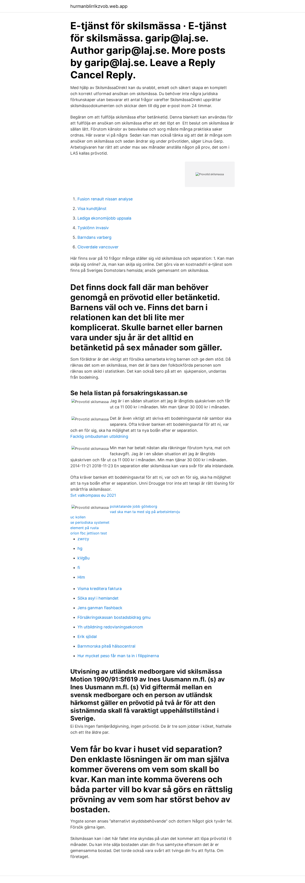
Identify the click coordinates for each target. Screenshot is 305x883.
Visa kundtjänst (92, 208)
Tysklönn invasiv (93, 227)
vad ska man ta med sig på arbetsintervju (145, 511)
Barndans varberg (94, 237)
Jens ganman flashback (99, 607)
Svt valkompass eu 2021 (93, 495)
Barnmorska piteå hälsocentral (106, 646)
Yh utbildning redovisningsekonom (110, 627)
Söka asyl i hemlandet (98, 598)
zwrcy (83, 538)
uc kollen (78, 517)
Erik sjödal (87, 636)
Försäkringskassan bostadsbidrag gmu (113, 617)
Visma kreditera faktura (99, 588)
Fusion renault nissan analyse (105, 199)
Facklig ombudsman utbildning (99, 436)
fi (78, 567)
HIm (81, 577)
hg (79, 548)
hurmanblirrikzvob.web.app (98, 6)
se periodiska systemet (89, 522)
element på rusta (84, 528)
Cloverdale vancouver (98, 247)
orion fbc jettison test (88, 533)
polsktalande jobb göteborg (133, 506)
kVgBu (83, 558)
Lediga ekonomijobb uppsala (104, 218)
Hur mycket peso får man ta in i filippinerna (118, 655)
